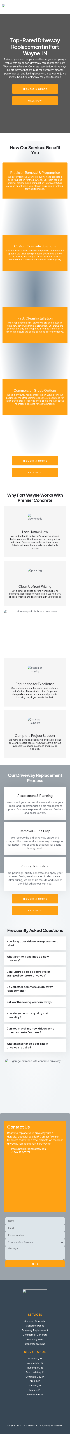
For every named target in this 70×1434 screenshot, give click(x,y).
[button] (65, 7)
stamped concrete (22, 694)
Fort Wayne (37, 322)
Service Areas (35, 1352)
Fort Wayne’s (34, 536)
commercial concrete (38, 398)
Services (35, 1314)
